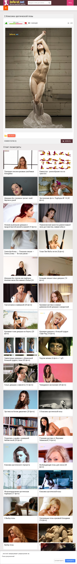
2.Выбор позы (9, 518)
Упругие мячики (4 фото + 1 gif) (51, 358)
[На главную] (14, 3)
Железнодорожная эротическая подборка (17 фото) (16, 493)
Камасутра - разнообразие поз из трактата (52, 172)
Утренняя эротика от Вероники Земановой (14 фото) (51, 439)
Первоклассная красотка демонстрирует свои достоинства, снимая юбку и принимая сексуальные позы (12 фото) (55, 226)
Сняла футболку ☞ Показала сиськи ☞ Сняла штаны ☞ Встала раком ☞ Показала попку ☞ (19, 252)
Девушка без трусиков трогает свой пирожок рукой (18, 199)
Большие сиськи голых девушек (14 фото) (53, 279)
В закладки (34, 23)
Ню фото (11, 135)
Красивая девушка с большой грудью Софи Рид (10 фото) (53, 332)
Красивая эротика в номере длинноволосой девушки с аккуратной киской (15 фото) (54, 306)
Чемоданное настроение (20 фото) (52, 385)
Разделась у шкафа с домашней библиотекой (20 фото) (16, 439)
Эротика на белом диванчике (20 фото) (19, 412)
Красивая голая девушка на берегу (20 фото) (19, 332)
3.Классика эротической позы (50, 412)
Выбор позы (9, 545)
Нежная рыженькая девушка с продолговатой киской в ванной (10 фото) (20, 226)
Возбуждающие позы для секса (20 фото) (53, 466)
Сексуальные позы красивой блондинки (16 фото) (54, 519)
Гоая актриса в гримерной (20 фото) (18, 305)
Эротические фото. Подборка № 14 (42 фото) (54, 199)
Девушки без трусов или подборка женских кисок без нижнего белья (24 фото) (19, 279)
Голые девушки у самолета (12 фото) (18, 385)
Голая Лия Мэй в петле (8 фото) (51, 251)
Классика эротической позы (50, 492)
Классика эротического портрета (17, 465)
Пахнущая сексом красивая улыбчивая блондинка (19, 172)
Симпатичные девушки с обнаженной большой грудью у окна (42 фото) (18, 359)
